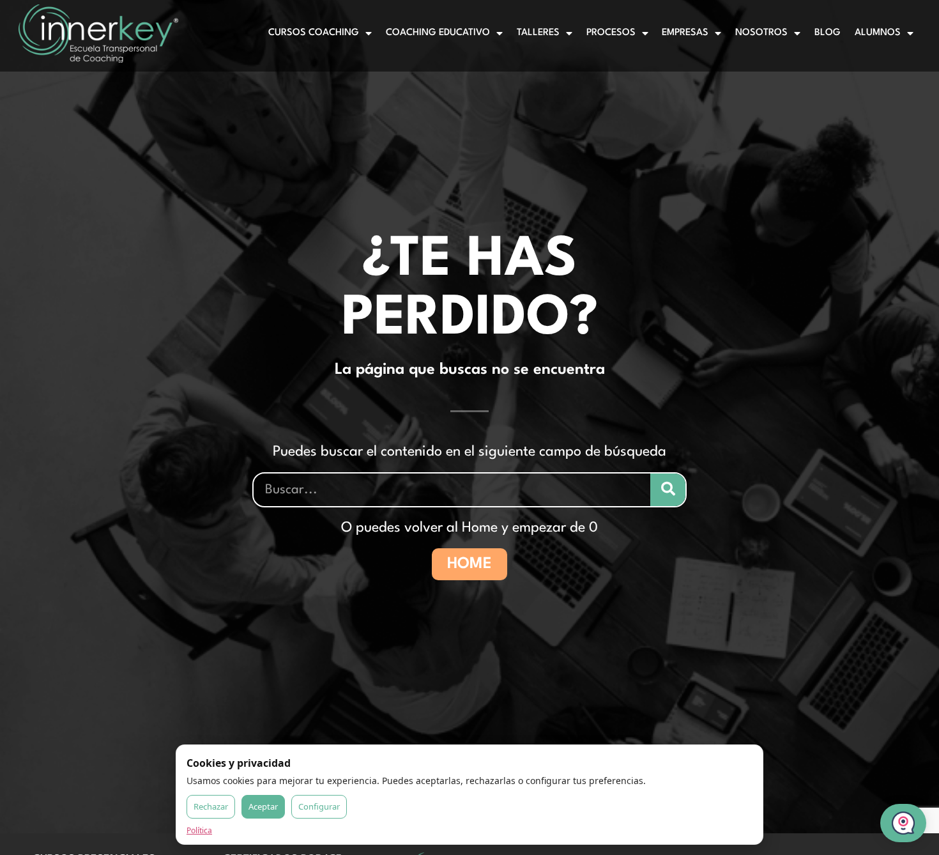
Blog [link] (827, 33)
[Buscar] (667, 490)
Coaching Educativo (438, 33)
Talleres (538, 33)
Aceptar (263, 806)
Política (199, 830)
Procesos (611, 33)
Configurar (319, 806)
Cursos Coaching (313, 33)
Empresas (685, 33)
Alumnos (878, 33)
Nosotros (761, 33)
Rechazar (211, 806)
